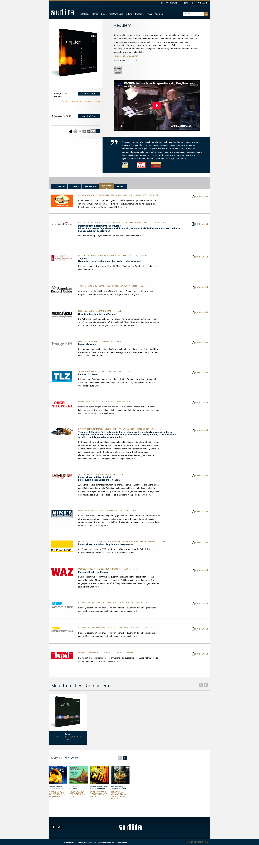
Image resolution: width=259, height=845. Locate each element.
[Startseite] (62, 12)
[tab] (59, 186)
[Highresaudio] (89, 131)
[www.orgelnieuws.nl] (62, 404)
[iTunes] (84, 131)
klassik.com (84, 223)
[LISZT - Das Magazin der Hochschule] (62, 258)
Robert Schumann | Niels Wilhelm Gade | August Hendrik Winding (99, 794)
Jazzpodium (84, 474)
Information (203, 842)
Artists (129, 14)
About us (159, 14)
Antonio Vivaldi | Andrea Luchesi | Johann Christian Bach (77, 794)
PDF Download (201, 196)
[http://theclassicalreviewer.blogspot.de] (62, 431)
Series (95, 14)
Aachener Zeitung (87, 602)
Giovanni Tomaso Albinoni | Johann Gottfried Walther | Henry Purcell (57, 794)
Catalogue (84, 14)
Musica (81, 510)
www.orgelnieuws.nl (88, 401)
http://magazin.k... (159, 223)
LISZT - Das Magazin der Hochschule (95, 256)
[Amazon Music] (80, 131)
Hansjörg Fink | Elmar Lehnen (68, 737)
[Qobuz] (93, 131)
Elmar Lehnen (132, 56)
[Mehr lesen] (126, 207)
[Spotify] (75, 131)
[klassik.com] (62, 224)
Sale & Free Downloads (112, 14)
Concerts (139, 14)
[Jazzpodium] (62, 476)
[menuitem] (84, 14)
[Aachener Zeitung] (62, 605)
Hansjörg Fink (119, 56)
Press (149, 14)
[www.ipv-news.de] (62, 200)
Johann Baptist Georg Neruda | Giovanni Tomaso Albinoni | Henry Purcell (118, 794)
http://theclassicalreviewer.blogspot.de (98, 429)
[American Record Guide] (62, 289)
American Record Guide (89, 286)
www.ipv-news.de (86, 195)
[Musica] (62, 515)
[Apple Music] (71, 131)
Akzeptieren (192, 842)
